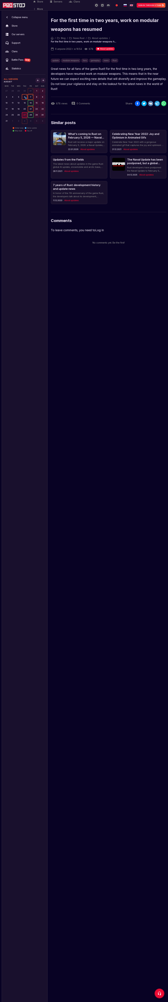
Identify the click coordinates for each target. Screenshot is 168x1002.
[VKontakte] (102, 5)
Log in (99, 230)
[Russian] (125, 5)
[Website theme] (116, 5)
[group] (30, 91)
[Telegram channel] (96, 5)
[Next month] (43, 80)
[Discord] (108, 5)
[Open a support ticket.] (159, 993)
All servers (11, 79)
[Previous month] (38, 80)
